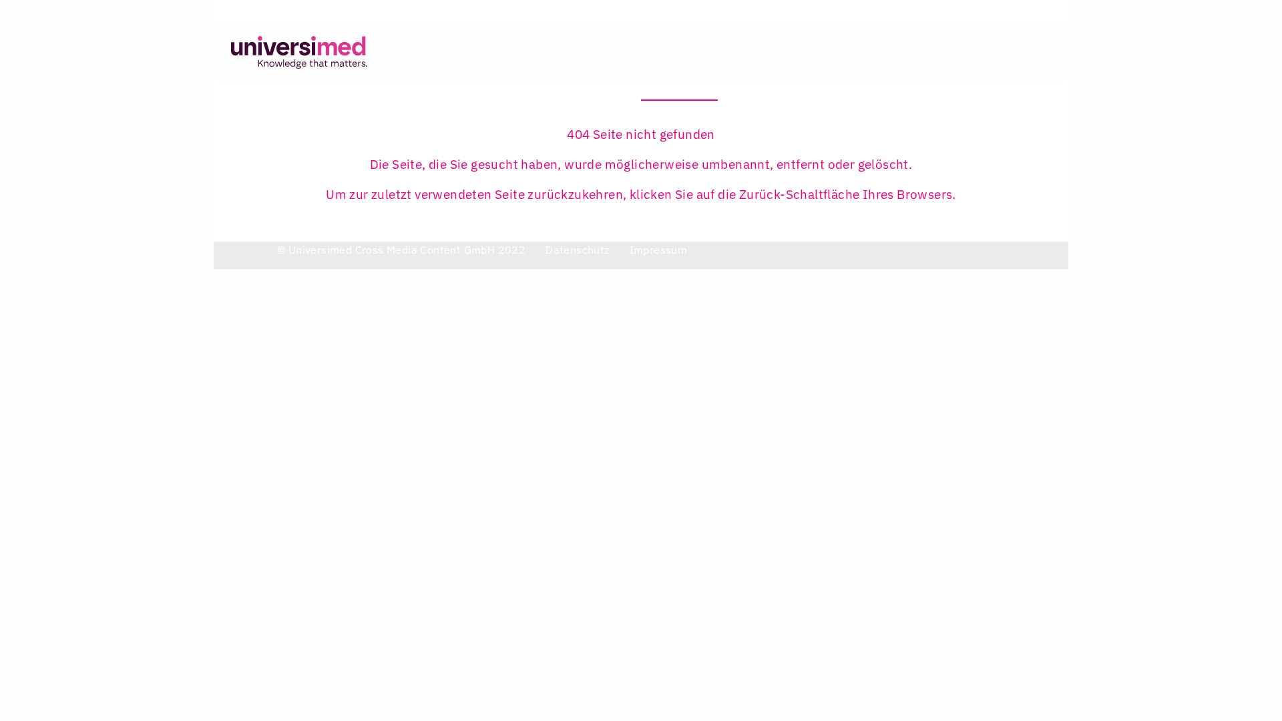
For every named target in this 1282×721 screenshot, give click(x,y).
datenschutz (577, 249)
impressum (659, 249)
